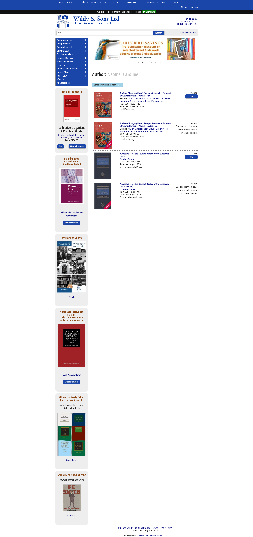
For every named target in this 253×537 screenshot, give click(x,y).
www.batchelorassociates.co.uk (152, 536)
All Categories (63, 83)
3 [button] (147, 62)
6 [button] (160, 62)
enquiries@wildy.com (187, 24)
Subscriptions (130, 2)
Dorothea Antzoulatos (68, 135)
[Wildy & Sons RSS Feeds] (196, 19)
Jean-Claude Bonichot (154, 98)
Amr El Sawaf (75, 138)
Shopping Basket (190, 7)
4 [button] (151, 62)
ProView (94, 2)
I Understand (149, 12)
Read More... (71, 515)
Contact (164, 2)
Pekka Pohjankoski (154, 101)
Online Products (148, 2)
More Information (77, 146)
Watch (72, 297)
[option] (145, 49)
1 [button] (138, 62)
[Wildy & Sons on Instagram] (193, 19)
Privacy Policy (166, 528)
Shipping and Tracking (148, 528)
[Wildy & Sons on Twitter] (187, 19)
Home (60, 2)
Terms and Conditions (127, 528)
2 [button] (142, 62)
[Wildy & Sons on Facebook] (190, 19)
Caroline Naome (137, 101)
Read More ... (72, 460)
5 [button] (155, 62)
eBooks (82, 2)
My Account (179, 2)
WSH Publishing (111, 2)
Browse (69, 2)
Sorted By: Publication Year (105, 85)
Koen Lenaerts (136, 98)
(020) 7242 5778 (189, 21)
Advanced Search (188, 32)
